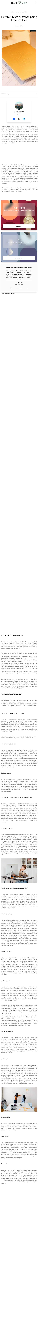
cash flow (24, 1151)
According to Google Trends (10, 136)
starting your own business (25, 1172)
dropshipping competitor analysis (18, 834)
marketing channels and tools (10, 1077)
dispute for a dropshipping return (26, 673)
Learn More (19, 226)
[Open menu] (35, 3)
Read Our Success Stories (7, 293)
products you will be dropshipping (22, 1039)
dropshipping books (20, 807)
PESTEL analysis (11, 1008)
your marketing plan (22, 762)
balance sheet (15, 1151)
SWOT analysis (20, 1021)
